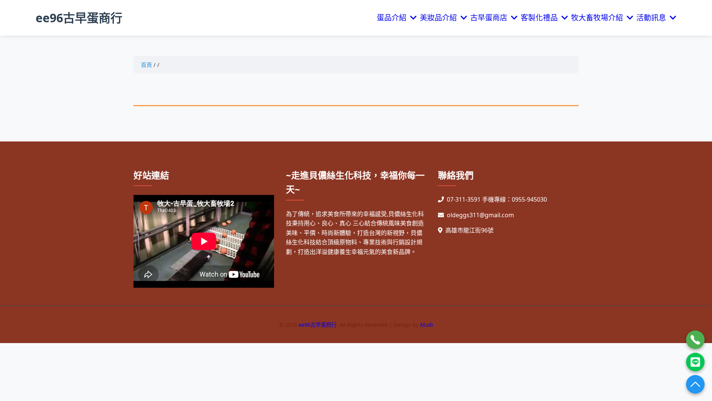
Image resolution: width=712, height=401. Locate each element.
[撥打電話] (695, 339)
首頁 (146, 64)
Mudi (426, 324)
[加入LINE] (695, 362)
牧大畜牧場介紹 (599, 18)
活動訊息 (653, 18)
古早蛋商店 (490, 18)
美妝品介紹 (440, 18)
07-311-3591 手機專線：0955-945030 (497, 199)
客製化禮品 (541, 18)
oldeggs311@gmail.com (480, 215)
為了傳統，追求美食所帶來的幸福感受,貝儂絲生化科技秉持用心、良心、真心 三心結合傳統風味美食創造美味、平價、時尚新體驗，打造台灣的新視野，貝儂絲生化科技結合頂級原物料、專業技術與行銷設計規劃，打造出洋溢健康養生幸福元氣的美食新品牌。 (355, 233)
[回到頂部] (695, 384)
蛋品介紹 (393, 18)
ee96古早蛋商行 (79, 18)
